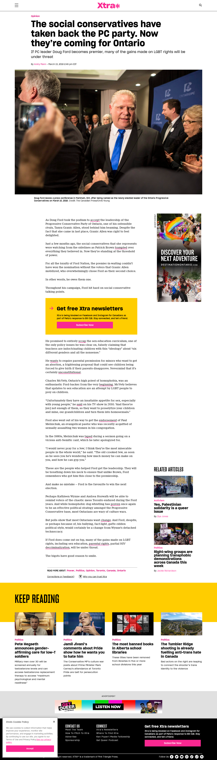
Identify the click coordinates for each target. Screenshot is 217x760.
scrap (82, 341)
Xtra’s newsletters (107, 729)
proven (115, 504)
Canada (111, 570)
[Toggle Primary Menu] (16, 6)
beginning (106, 384)
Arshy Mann (40, 64)
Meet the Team (74, 729)
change (106, 520)
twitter (176, 757)
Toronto (100, 570)
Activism (159, 500)
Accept (30, 748)
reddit (197, 757)
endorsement (108, 420)
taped (88, 436)
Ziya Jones (162, 516)
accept (95, 220)
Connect (101, 726)
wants (54, 360)
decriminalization (57, 547)
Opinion (35, 16)
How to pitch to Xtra (77, 733)
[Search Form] (200, 5)
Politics (158, 547)
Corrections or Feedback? (60, 576)
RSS (202, 757)
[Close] (54, 721)
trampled (121, 247)
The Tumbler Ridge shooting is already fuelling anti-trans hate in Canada (181, 650)
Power (70, 570)
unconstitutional (69, 372)
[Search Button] (200, 5)
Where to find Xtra (107, 733)
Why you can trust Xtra (95, 576)
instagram (187, 757)
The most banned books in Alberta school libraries (132, 648)
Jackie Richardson (166, 570)
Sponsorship (72, 740)
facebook (171, 757)
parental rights (99, 543)
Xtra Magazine (108, 5)
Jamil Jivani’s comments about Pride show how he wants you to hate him (84, 650)
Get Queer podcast (107, 740)
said (79, 404)
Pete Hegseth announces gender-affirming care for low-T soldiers (35, 650)
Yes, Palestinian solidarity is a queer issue (171, 508)
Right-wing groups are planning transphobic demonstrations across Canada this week (173, 559)
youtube (181, 757)
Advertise (71, 736)
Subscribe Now (85, 325)
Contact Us (72, 726)
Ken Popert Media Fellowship (113, 736)
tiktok (192, 757)
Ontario (121, 570)
